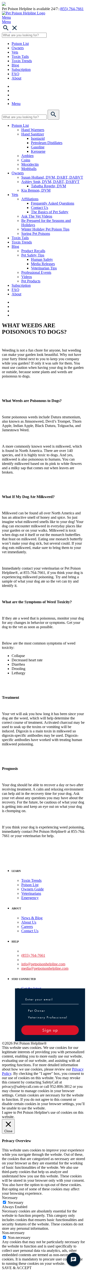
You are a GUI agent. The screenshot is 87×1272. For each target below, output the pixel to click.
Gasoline (37, 147)
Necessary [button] (10, 1198)
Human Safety (42, 259)
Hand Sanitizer (32, 134)
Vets (15, 52)
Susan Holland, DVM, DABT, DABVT (52, 177)
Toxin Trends (22, 61)
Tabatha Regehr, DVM (48, 186)
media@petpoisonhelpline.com (44, 968)
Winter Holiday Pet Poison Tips (45, 229)
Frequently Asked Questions (52, 203)
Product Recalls (33, 251)
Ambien (27, 156)
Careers (27, 927)
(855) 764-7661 (72, 9)
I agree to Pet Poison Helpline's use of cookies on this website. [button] (42, 1114)
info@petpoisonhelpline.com (43, 964)
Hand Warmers (32, 130)
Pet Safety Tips (32, 255)
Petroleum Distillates (46, 143)
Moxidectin (30, 164)
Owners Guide (32, 889)
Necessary (15, 1202)
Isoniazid (38, 138)
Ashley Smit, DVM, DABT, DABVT (50, 182)
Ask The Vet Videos (36, 216)
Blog (15, 65)
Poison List (20, 44)
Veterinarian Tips (44, 268)
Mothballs (28, 169)
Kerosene (38, 151)
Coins (25, 160)
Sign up (50, 1030)
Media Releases (43, 264)
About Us (28, 922)
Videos (26, 277)
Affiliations (29, 199)
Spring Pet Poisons (35, 233)
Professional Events (36, 272)
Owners (18, 48)
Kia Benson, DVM (36, 190)
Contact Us (39, 208)
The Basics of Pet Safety (49, 212)
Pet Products (30, 281)
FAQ (15, 74)
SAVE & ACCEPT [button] (17, 1268)
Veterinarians (31, 893)
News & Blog (32, 918)
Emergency (30, 898)
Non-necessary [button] (13, 1233)
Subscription (21, 69)
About (16, 78)
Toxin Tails (20, 57)
